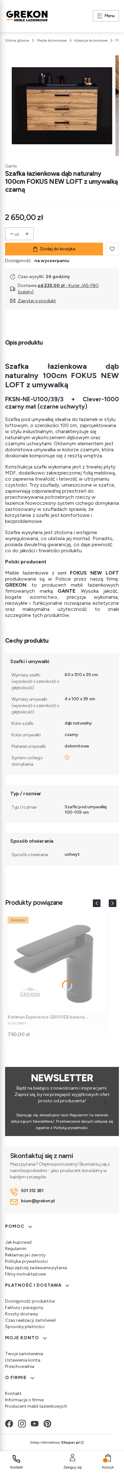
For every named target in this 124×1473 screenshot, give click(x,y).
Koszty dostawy (21, 1314)
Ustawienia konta (22, 1360)
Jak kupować (18, 1242)
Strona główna (17, 40)
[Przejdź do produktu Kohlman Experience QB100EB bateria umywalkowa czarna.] (57, 963)
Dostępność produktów (30, 1301)
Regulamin (15, 1248)
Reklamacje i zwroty (25, 1255)
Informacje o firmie (24, 1400)
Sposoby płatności (25, 1326)
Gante (11, 166)
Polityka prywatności (26, 1261)
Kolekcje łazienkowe (91, 40)
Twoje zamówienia (24, 1353)
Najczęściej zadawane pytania (36, 1267)
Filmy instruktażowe (25, 1274)
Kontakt (13, 1393)
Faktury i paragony (24, 1307)
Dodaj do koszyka (57, 249)
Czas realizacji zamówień (30, 1320)
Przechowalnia (19, 1366)
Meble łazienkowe (52, 40)
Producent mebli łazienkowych (36, 1406)
